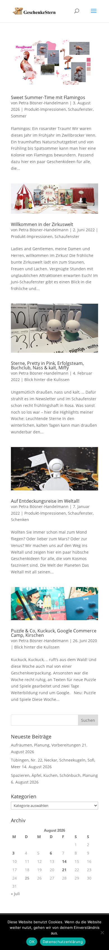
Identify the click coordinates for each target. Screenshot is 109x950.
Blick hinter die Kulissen (47, 379)
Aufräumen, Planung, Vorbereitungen (46, 745)
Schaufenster (80, 109)
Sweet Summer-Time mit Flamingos (48, 97)
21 (64, 869)
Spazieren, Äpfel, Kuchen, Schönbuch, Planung (54, 775)
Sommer (19, 116)
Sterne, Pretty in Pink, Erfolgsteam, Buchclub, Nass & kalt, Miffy (47, 365)
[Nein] (102, 932)
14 (64, 861)
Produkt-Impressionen (45, 109)
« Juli (15, 893)
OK (31, 941)
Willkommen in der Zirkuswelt (42, 224)
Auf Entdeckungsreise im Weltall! (45, 501)
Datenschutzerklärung (63, 941)
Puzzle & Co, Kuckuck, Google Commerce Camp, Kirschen (53, 633)
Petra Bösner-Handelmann (43, 102)
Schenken (20, 519)
